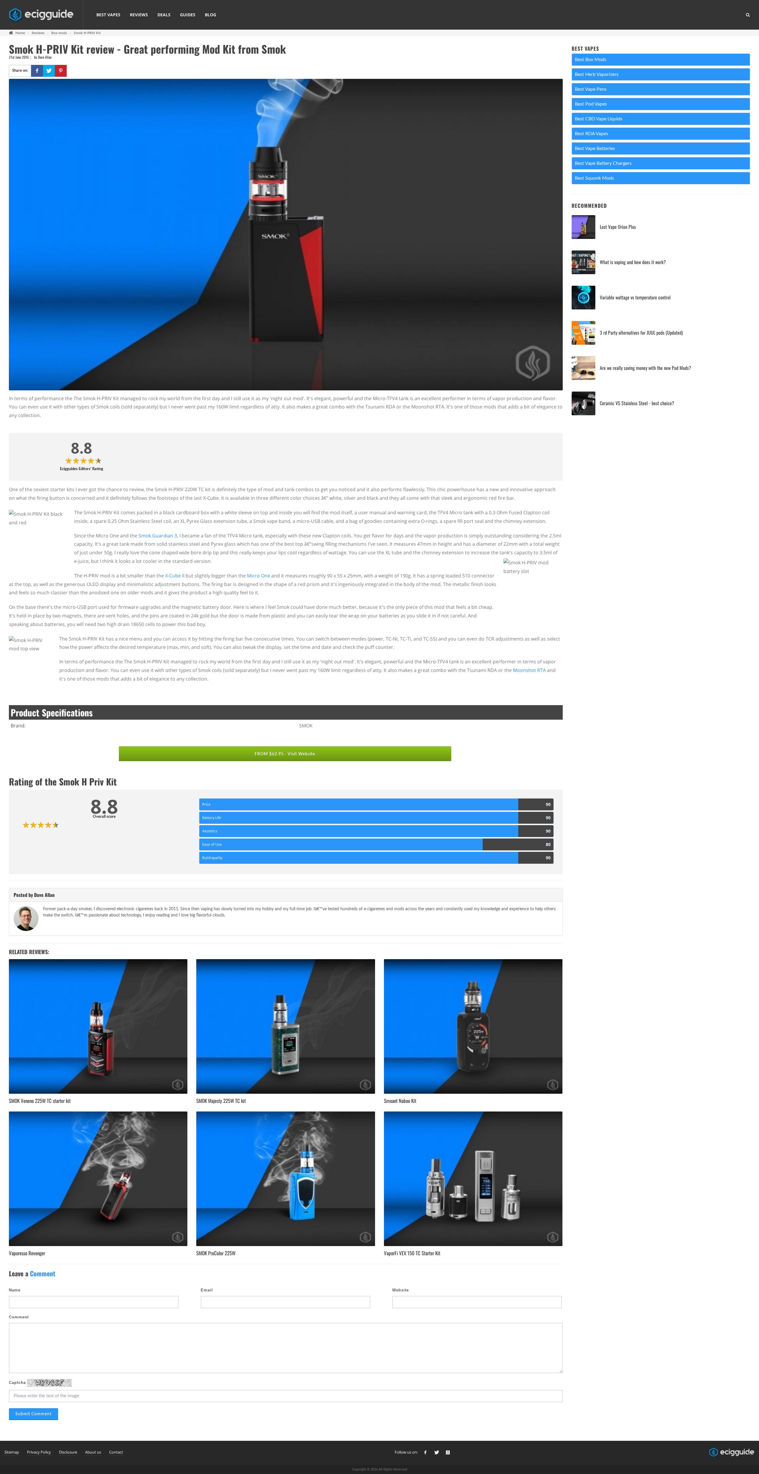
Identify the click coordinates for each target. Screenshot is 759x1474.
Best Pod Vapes (591, 104)
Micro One (258, 575)
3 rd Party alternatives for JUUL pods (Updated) (641, 332)
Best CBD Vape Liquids (598, 118)
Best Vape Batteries (595, 148)
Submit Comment (33, 1414)
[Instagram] (448, 1452)
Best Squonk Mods (594, 178)
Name (14, 1290)
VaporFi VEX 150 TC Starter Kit (412, 1253)
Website (400, 1290)
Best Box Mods (590, 59)
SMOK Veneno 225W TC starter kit (40, 1100)
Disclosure (68, 1452)
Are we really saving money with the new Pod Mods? (645, 367)
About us (93, 1452)
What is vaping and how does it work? (633, 262)
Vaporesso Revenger (27, 1253)
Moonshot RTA (529, 670)
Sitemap (11, 1452)
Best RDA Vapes (591, 133)
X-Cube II (174, 575)
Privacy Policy (39, 1452)
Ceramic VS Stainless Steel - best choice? (637, 403)
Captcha (18, 1383)
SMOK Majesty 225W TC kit (221, 1100)
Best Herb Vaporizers (596, 74)
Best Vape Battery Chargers (603, 163)
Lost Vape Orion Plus (618, 226)
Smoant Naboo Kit (400, 1100)
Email (207, 1290)
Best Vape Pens (591, 89)
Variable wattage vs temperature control (635, 297)
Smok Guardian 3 (157, 535)
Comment (19, 1317)
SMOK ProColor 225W (215, 1253)
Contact (116, 1452)
